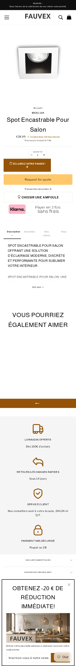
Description (13, 231)
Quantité (37, 152)
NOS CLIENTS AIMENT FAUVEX (38, 560)
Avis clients (46, 233)
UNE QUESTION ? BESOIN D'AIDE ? (38, 572)
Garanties (29, 231)
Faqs (63, 231)
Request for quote (38, 179)
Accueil (37, 108)
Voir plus (37, 287)
